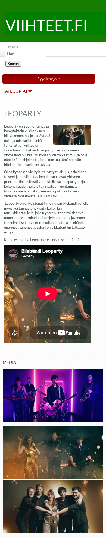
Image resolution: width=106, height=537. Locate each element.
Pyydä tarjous (48, 78)
